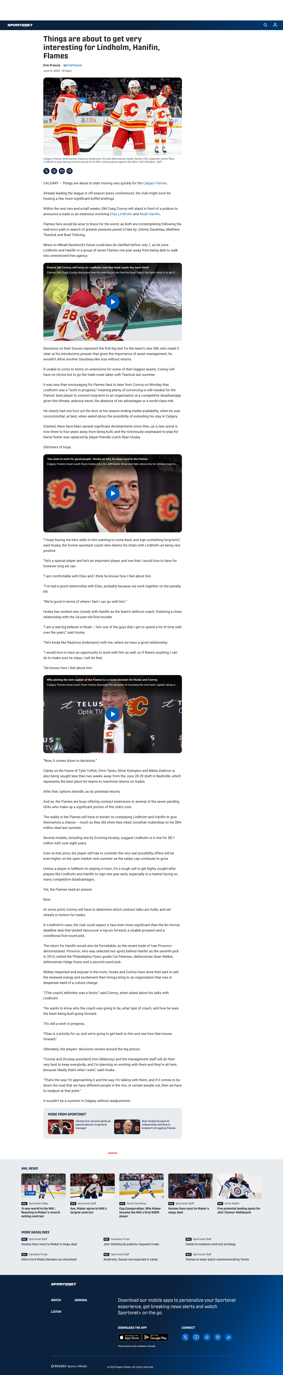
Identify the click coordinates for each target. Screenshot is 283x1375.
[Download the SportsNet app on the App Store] (129, 1337)
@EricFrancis (72, 65)
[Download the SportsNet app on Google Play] (155, 1337)
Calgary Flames (155, 183)
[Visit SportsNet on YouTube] (196, 1337)
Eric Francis (51, 65)
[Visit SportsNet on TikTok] (228, 1337)
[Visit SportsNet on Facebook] (207, 1337)
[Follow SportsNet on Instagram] (218, 1337)
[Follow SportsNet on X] (185, 1337)
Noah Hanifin (150, 214)
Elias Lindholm (121, 214)
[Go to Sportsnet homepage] (20, 26)
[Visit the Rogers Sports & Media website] (69, 1366)
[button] (265, 25)
